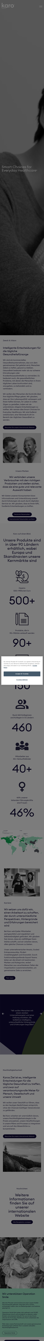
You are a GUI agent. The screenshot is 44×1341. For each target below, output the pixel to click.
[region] (22, 670)
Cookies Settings (22, 680)
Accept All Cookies (21, 674)
